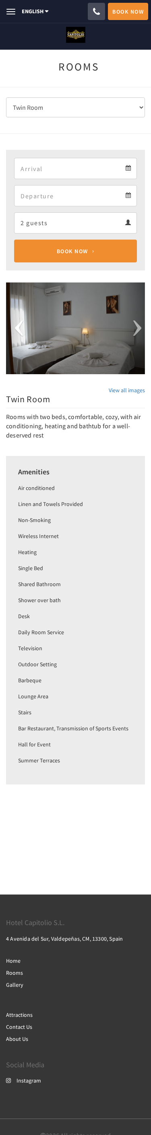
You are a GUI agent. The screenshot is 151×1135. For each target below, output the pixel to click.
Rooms (14, 972)
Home (13, 960)
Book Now (72, 251)
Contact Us (19, 1026)
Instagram (29, 1080)
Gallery (14, 984)
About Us (17, 1038)
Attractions (19, 1014)
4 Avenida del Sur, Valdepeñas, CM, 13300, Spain (64, 938)
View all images (127, 390)
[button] (16, 328)
